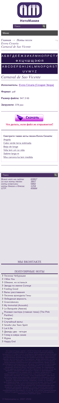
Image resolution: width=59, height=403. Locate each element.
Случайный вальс (13, 321)
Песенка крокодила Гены (17, 295)
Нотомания (29, 11)
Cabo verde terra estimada (17, 143)
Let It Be (8, 328)
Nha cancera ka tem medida (18, 157)
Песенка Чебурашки (15, 275)
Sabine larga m (11, 153)
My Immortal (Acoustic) (16, 305)
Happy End (10, 341)
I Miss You (9, 279)
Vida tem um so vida (14, 150)
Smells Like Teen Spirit (16, 325)
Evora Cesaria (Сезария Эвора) (36, 85)
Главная (6, 40)
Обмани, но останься (15, 282)
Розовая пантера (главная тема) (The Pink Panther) (27, 313)
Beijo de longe (10, 146)
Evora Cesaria (10, 43)
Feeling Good (11, 289)
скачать (29, 117)
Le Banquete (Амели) (15, 308)
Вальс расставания (14, 292)
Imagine (8, 318)
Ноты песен (24, 40)
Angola (7, 139)
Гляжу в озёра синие (15, 335)
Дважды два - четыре (15, 331)
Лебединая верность (15, 298)
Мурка (7, 338)
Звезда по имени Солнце (17, 285)
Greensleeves (11, 302)
